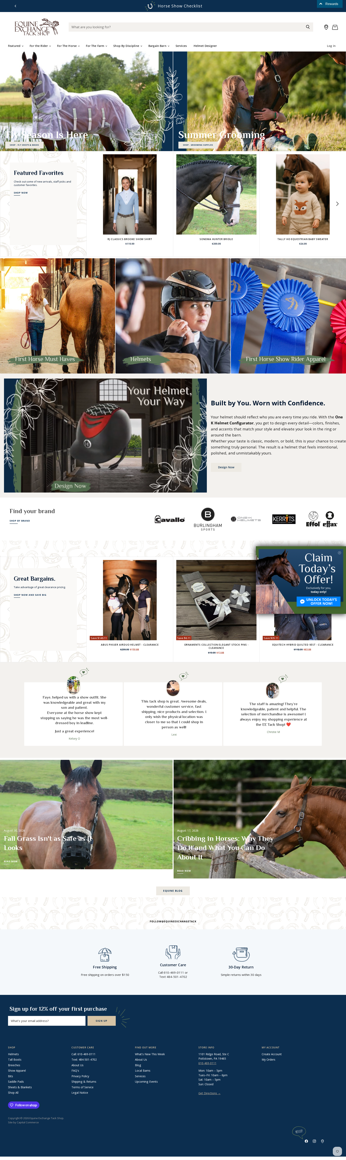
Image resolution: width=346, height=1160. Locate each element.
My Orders (268, 1059)
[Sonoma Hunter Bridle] (216, 194)
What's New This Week (150, 1054)
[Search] (308, 27)
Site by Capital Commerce (23, 1122)
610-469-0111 (207, 1063)
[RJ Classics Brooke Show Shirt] (130, 194)
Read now (11, 861)
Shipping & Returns (83, 1081)
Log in (331, 46)
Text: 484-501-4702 (84, 1059)
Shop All (13, 1092)
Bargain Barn (157, 46)
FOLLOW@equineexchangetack (173, 921)
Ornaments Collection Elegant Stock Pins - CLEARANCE (216, 646)
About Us (77, 1065)
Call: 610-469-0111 (83, 1054)
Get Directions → (209, 1093)
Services (181, 46)
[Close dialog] (339, 552)
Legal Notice (79, 1092)
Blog (138, 1065)
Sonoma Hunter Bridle (216, 239)
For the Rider (39, 46)
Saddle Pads (16, 1081)
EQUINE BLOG (173, 890)
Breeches (14, 1065)
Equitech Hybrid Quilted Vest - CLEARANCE (303, 644)
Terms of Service (82, 1087)
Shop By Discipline (126, 46)
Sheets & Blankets (20, 1087)
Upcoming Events (146, 1081)
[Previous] (15, 6)
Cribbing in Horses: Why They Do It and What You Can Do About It (225, 847)
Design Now (226, 467)
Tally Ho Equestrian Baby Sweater (303, 239)
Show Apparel (17, 1070)
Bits (10, 1076)
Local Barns (142, 1070)
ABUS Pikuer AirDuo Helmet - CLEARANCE (130, 644)
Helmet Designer (205, 46)
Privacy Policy (80, 1076)
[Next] (337, 204)
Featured (14, 46)
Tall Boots (14, 1059)
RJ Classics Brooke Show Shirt (130, 239)
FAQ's (75, 1070)
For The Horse (67, 46)
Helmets (13, 1054)
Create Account (272, 1054)
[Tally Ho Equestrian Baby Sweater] (303, 194)
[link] (301, 580)
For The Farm (95, 46)
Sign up (102, 1021)
